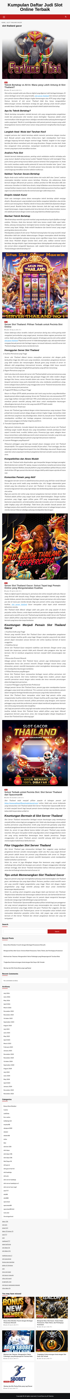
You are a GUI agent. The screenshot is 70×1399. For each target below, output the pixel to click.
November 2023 (9, 1093)
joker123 (5, 1228)
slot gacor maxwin (8, 1275)
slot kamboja (8, 1172)
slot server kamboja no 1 (11, 1183)
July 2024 (7, 1072)
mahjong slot (8, 1121)
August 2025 (8, 1025)
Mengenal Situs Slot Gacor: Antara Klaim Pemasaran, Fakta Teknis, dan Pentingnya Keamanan (33, 950)
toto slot (6, 1213)
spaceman (7, 1202)
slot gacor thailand (11, 340)
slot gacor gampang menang (11, 1285)
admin (7, 90)
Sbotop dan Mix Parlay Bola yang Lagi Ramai (17, 968)
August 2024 (8, 1068)
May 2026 (7, 1000)
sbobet (6, 1132)
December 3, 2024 (16, 797)
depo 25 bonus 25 (7, 1231)
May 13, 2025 (14, 329)
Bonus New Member (10, 1106)
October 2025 (8, 1018)
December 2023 (9, 1090)
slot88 (6, 1194)
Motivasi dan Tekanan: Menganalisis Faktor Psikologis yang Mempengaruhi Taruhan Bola (32, 956)
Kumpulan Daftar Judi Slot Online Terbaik (35, 7)
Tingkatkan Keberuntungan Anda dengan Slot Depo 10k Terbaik (24, 962)
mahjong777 (6, 1241)
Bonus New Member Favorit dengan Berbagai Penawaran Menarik (24, 945)
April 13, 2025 (14, 591)
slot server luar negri (10, 1187)
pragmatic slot (6, 1282)
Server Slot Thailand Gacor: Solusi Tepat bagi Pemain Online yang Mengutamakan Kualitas (32, 586)
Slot (6, 82)
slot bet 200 (7, 1146)
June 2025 (7, 1033)
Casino (6, 1110)
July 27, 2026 (46, 1326)
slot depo (7, 1150)
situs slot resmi (6, 1278)
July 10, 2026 (46, 1358)
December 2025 (9, 1011)
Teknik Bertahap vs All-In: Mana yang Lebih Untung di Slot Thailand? (34, 86)
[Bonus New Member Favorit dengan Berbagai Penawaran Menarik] (18, 1307)
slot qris (6, 1176)
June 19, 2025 (15, 90)
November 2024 (9, 1058)
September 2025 (9, 1022)
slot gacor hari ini (9, 1168)
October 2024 (8, 1061)
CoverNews (41, 1396)
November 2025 (9, 1015)
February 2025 (8, 1047)
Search (5, 924)
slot (3, 1238)
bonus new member (8, 1262)
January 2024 (8, 1086)
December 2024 (9, 1054)
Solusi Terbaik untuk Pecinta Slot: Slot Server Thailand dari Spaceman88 (33, 793)
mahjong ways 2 (7, 1255)
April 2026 (7, 1004)
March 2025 (7, 1043)
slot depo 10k (8, 1154)
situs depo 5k (6, 1288)
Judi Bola (6, 1113)
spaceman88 (8, 1205)
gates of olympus (7, 1265)
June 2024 (7, 1076)
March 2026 (7, 1007)
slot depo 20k (8, 1157)
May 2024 (7, 1079)
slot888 (6, 1198)
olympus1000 (8, 1128)
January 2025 (8, 1050)
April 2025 (7, 1040)
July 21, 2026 (13, 1358)
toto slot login (6, 1272)
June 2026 (7, 997)
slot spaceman (6, 1259)
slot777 (6, 1190)
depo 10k (5, 1221)
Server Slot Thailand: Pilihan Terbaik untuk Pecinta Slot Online (33, 325)
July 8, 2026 (12, 1388)
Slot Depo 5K (8, 1161)
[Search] (66, 16)
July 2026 (7, 993)
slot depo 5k (6, 1247)
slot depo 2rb (6, 1251)
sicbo (5, 1139)
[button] (4, 16)
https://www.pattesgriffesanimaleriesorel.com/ (21, 803)
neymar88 (7, 1124)
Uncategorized (8, 1216)
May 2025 (7, 1036)
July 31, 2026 (13, 1324)
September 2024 (9, 1065)
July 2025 (7, 1029)
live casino (7, 1117)
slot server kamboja (10, 1179)
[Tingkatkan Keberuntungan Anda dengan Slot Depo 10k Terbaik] (52, 1341)
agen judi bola (6, 1244)
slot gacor (7, 1165)
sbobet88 (7, 1135)
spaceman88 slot (9, 1209)
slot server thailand (42, 96)
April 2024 (7, 1083)
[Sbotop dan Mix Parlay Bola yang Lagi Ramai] (18, 1373)
